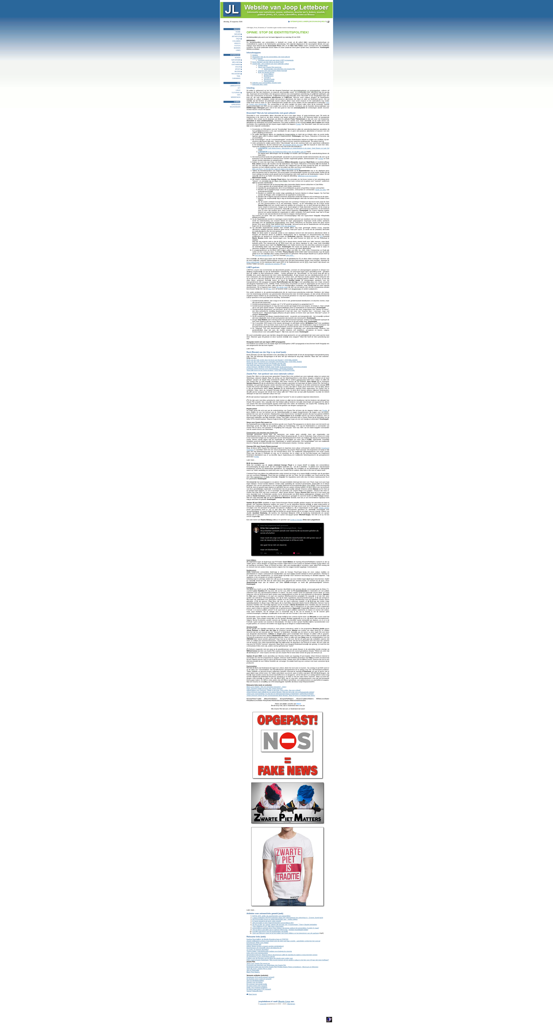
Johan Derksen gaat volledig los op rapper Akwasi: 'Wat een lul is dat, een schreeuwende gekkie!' (280, 692)
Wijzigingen (235, 107)
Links (238, 50)
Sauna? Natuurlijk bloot (255, 991)
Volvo (237, 67)
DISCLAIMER (303, 21)
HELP (323, 21)
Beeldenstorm (268, 76)
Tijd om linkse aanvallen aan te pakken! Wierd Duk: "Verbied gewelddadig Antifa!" (280, 930)
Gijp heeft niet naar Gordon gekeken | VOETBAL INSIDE (266, 365)
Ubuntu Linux (284, 1001)
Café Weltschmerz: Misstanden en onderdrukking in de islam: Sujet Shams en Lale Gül (293, 148)
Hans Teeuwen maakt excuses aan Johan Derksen (265, 688)
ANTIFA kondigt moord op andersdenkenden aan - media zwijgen (275, 919)
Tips (238, 95)
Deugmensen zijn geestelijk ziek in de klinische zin (264, 948)
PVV (327, 102)
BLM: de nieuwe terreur (266, 72)
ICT (239, 88)
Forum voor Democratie (258, 104)
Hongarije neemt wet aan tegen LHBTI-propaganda (275, 60)
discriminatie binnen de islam (293, 145)
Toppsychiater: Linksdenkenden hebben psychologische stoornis (269, 951)
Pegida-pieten (263, 65)
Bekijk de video (320, 190)
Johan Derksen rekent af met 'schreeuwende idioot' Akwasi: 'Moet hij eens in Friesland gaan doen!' (281, 695)
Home (238, 32)
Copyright (263, 1004)
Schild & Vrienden (296, 520)
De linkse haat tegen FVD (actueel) (259, 989)
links (269, 289)
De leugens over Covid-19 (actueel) (259, 979)
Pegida (298, 124)
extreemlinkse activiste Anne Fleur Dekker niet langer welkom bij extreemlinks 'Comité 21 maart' (285, 928)
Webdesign (235, 97)
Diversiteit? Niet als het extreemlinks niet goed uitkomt (271, 57)
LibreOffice (235, 86)
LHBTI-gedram (257, 58)
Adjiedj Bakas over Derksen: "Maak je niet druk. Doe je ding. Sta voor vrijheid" (274, 690)
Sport (237, 69)
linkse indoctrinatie (253, 262)
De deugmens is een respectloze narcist (261, 956)
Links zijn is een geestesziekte (257, 953)
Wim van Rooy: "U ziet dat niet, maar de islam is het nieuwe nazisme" (276, 169)
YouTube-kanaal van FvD (264, 255)
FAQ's (238, 39)
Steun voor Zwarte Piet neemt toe (269, 67)
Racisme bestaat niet (254, 944)
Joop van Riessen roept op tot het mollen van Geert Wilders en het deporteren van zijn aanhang (285, 933)
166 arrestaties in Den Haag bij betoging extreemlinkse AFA (272, 923)
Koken (237, 57)
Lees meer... (290, 255)
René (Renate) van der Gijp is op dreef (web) (268, 62)
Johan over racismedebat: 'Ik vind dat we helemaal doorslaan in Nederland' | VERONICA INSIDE (280, 694)
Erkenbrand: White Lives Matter (258, 943)
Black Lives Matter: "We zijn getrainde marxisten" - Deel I (266, 687)
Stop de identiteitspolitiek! (255, 980)
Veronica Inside (269, 79)
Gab (284, 264)
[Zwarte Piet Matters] (288, 803)
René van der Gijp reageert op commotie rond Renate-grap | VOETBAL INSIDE (274, 361)
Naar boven (253, 994)
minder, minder (324, 508)
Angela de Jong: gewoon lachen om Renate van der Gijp (266, 363)
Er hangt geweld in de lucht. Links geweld (266, 921)
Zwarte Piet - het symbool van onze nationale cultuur (270, 64)
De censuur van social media (257, 984)
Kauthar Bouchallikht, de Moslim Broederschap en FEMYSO (267, 939)
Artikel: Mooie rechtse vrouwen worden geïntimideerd (265, 946)
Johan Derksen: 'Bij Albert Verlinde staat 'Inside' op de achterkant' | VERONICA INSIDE (277, 367)
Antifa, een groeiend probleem (257, 987)
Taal (238, 76)
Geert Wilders (268, 74)
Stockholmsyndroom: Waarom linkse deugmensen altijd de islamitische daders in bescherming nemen (282, 955)
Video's (237, 43)
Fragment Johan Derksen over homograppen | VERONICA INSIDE (270, 368)
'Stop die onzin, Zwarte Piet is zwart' (259, 968)
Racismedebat (269, 81)
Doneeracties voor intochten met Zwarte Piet (279, 69)
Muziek (237, 71)
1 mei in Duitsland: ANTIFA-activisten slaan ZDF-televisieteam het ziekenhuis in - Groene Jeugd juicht (287, 917)
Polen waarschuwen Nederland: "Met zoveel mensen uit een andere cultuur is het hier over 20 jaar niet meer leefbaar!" (288, 960)
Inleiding (255, 55)
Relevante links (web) (259, 84)
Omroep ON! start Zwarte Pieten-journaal (272, 70)
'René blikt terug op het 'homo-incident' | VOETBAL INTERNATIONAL (271, 370)
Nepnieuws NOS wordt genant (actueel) (260, 977)
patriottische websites (272, 264)
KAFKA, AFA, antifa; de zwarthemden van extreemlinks (271, 916)
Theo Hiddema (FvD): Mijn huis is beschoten (267, 926)
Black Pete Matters (253, 972)
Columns (236, 41)
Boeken (237, 48)
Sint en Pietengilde (253, 970)
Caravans (236, 78)
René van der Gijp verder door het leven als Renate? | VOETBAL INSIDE (272, 360)
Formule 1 (267, 77)
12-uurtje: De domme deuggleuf (257, 949)
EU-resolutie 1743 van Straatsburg (283, 226)
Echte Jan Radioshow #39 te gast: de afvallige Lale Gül (282, 151)
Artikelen (236, 36)
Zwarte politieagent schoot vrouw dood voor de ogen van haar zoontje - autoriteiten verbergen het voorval (283, 941)
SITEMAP (293, 21)
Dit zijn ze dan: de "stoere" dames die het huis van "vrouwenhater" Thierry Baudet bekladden (284, 924)
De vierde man (282, 287)
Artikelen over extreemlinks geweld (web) (266, 83)
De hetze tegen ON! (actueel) (257, 986)
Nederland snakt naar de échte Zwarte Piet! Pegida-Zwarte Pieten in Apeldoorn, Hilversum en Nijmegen (282, 967)
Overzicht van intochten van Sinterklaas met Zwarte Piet (266, 965)
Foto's (237, 46)
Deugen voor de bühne (255, 982)
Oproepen (235, 104)
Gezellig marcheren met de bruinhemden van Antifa (270, 931)
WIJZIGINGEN (315, 21)
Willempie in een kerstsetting (307, 176)
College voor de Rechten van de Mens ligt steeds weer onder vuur (270, 958)
